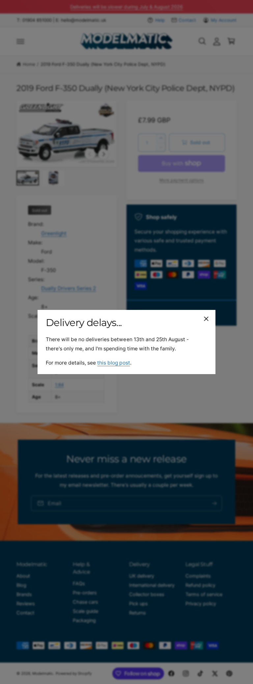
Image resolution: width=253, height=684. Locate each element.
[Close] (206, 318)
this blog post (113, 363)
